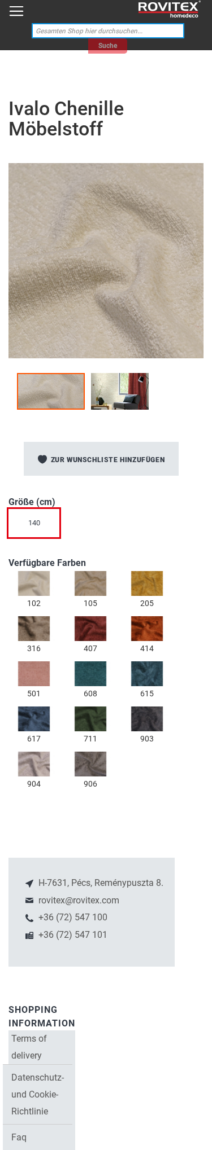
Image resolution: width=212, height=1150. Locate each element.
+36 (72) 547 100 (71, 917)
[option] (33, 583)
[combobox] (108, 30)
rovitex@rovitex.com (77, 900)
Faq (19, 1137)
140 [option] (34, 523)
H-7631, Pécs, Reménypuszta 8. (99, 882)
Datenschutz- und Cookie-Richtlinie (37, 1094)
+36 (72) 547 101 (71, 934)
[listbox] (106, 526)
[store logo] (170, 9)
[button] (120, 391)
